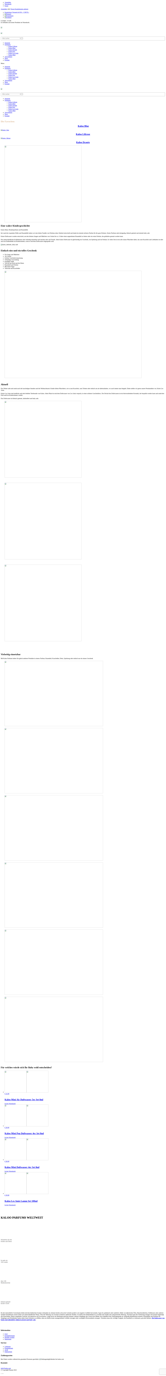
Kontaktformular (10, 1336)
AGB (6, 1350)
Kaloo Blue (11, 48)
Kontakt (7, 60)
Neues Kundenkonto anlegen (19, 9)
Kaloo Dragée (12, 50)
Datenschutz (8, 1352)
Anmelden (4, 9)
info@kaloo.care (6, 1368)
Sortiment (7, 44)
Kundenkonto (9, 1348)
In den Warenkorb (10, 1103)
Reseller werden (9, 1337)
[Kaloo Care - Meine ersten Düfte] (1, 27)
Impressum (8, 1339)
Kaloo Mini (11, 55)
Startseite (7, 43)
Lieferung (8, 1346)
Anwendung (8, 56)
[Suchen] (21, 38)
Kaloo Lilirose (12, 46)
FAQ (6, 1334)
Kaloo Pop (11, 51)
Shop (6, 58)
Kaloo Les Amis (13, 53)
